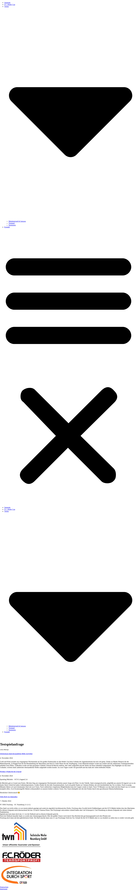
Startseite (7, 3)
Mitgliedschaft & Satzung (17, 221)
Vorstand (12, 223)
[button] (68, 367)
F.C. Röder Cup (9, 4)
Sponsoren (12, 225)
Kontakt (7, 227)
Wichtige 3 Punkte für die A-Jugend (10, 771)
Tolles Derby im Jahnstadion (8, 797)
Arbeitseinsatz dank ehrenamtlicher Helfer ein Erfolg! (16, 754)
